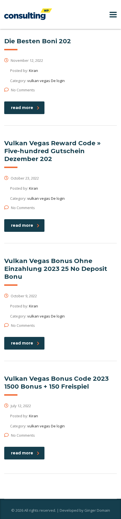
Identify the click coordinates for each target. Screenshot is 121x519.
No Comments (23, 89)
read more (22, 107)
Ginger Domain (97, 510)
